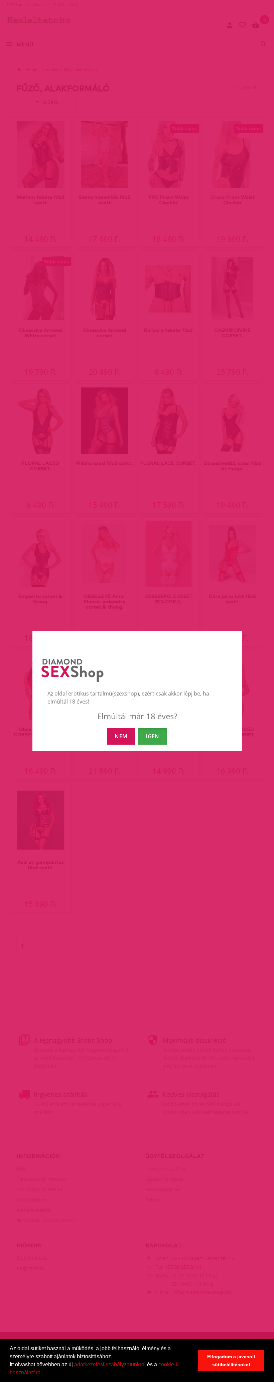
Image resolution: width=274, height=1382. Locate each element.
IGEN (152, 736)
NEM (121, 736)
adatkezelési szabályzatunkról (110, 1364)
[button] (45, 1373)
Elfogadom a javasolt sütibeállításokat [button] (231, 1360)
